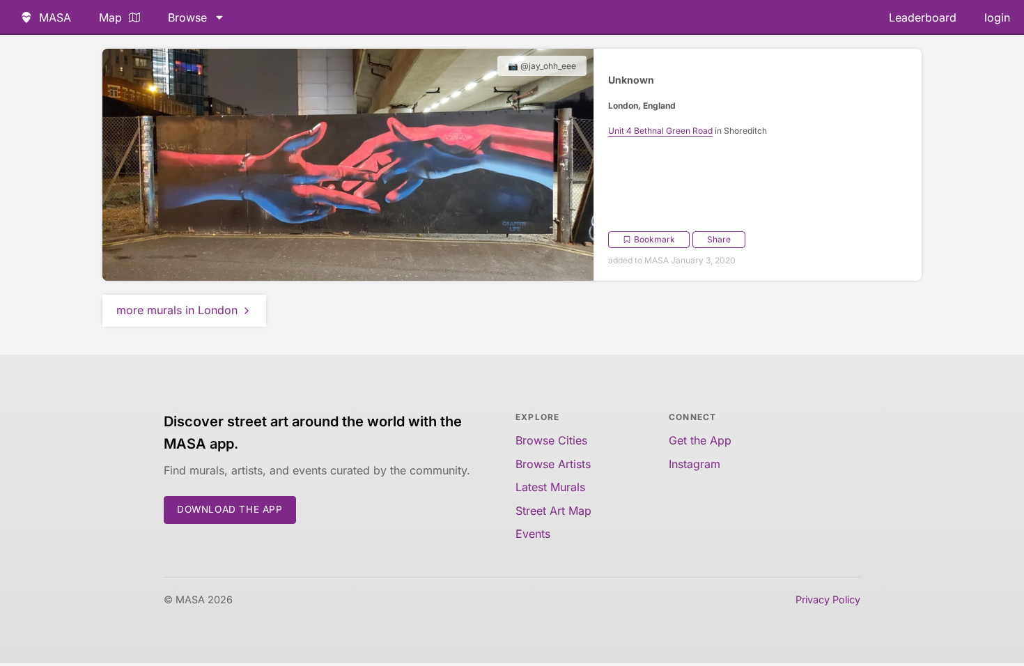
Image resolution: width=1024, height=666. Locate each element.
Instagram (694, 464)
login (997, 17)
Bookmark (654, 239)
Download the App (230, 509)
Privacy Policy (828, 599)
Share (719, 239)
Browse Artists (553, 464)
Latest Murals (550, 487)
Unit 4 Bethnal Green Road (660, 130)
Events (532, 534)
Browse (187, 17)
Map (110, 17)
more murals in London (177, 310)
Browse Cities (551, 440)
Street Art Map (553, 511)
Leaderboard (922, 17)
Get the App (700, 440)
